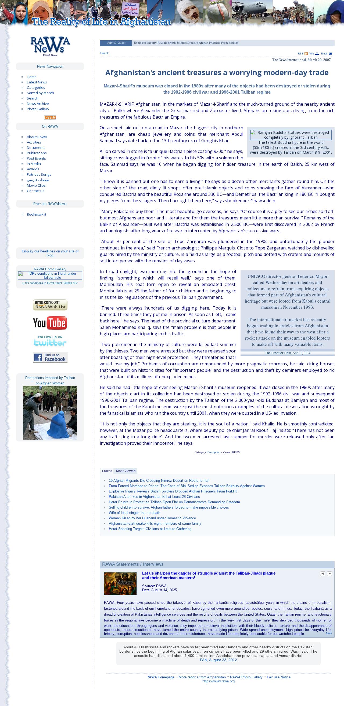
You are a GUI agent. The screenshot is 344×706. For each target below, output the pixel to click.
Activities (34, 142)
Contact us (35, 190)
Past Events (36, 158)
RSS (300, 53)
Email (324, 53)
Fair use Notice (279, 677)
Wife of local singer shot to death (134, 513)
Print (311, 53)
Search (32, 98)
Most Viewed (125, 471)
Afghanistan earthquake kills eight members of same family (155, 523)
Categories (36, 87)
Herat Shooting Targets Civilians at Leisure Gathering (150, 529)
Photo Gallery (38, 108)
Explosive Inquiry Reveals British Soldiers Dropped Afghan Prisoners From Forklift (173, 491)
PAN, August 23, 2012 (218, 660)
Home (32, 76)
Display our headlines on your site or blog (50, 253)
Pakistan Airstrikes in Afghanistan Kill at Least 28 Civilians (154, 497)
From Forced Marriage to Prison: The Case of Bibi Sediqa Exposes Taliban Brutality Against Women (187, 486)
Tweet (104, 53)
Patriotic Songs (39, 174)
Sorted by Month (40, 92)
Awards (33, 169)
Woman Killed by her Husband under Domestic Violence (152, 518)
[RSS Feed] (50, 118)
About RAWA (37, 136)
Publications (37, 152)
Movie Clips (36, 185)
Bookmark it (36, 214)
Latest (107, 471)
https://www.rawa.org (218, 681)
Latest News (37, 82)
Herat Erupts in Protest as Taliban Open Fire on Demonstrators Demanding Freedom (174, 502)
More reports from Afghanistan (202, 677)
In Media (34, 163)
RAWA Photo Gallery (246, 677)
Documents (36, 147)
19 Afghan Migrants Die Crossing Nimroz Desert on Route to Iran (159, 481)
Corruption (213, 452)
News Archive (38, 103)
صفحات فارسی (38, 180)
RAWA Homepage (160, 677)
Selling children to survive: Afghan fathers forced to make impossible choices (169, 507)
